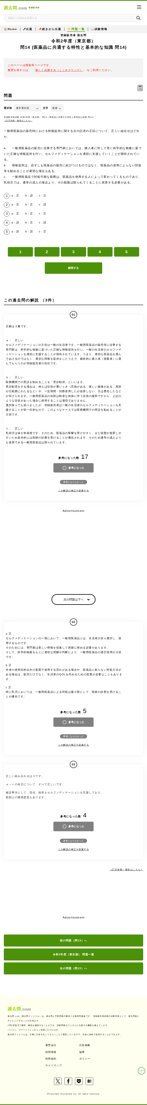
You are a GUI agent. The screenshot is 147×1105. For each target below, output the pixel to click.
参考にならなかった (73, 482)
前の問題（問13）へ (73, 940)
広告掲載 (84, 1045)
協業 (82, 1052)
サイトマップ (53, 1065)
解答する (73, 267)
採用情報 (50, 1052)
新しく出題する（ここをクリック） (59, 70)
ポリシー (84, 1058)
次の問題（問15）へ (73, 968)
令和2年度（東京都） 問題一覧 (73, 954)
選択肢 (8, 108)
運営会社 (50, 1045)
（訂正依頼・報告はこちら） (18, 121)
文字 (45, 108)
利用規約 (50, 1058)
